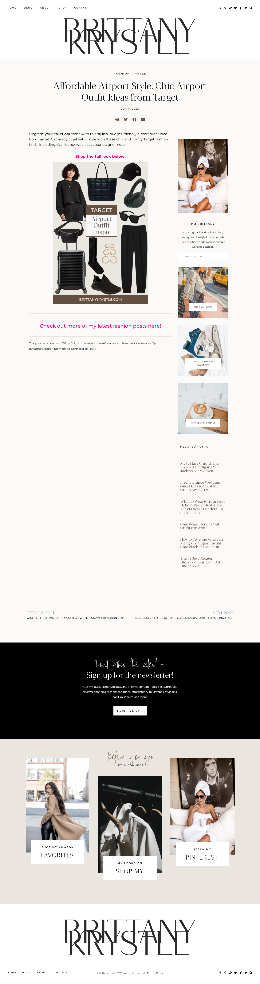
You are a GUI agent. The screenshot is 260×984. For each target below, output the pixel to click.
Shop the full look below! (100, 156)
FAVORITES (57, 856)
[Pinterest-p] (225, 8)
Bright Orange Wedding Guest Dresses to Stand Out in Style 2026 (200, 485)
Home (12, 8)
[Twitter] (235, 8)
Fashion (122, 73)
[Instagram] (220, 8)
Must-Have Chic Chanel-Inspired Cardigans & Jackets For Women (200, 466)
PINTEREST (202, 858)
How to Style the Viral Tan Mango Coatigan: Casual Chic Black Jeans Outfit (201, 542)
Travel (139, 73)
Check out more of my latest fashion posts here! (100, 326)
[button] (117, 119)
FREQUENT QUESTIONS (203, 423)
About (45, 8)
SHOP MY (130, 872)
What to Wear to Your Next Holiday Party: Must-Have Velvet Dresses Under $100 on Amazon (202, 506)
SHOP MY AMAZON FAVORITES (203, 363)
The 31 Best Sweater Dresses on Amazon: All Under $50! (200, 561)
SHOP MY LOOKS (203, 307)
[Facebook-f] (240, 8)
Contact (81, 8)
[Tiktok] (230, 8)
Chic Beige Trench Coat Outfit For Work (199, 525)
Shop (62, 8)
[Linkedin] (245, 8)
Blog (28, 8)
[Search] (251, 8)
